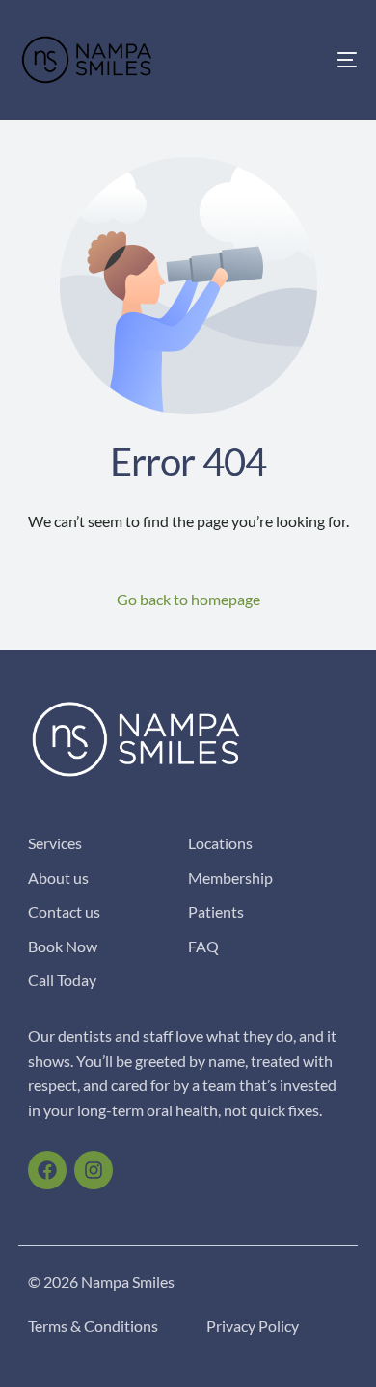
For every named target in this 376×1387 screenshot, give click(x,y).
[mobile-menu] (331, 60)
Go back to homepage (188, 599)
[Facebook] (47, 1170)
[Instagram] (93, 1170)
